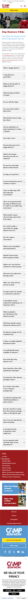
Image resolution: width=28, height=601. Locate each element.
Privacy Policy (4, 598)
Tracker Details (10, 598)
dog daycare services (9, 55)
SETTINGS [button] (8, 590)
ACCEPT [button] (19, 590)
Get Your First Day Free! (14, 540)
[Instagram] (9, 552)
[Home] (5, 6)
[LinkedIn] (23, 552)
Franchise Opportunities (14, 523)
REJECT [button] (14, 594)
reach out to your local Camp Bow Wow (12, 59)
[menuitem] (14, 456)
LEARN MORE (16, 2)
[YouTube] (18, 552)
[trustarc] (23, 598)
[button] (25, 558)
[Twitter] (14, 552)
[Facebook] (5, 552)
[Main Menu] (25, 6)
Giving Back (14, 519)
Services (14, 512)
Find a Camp (14, 10)
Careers (14, 515)
